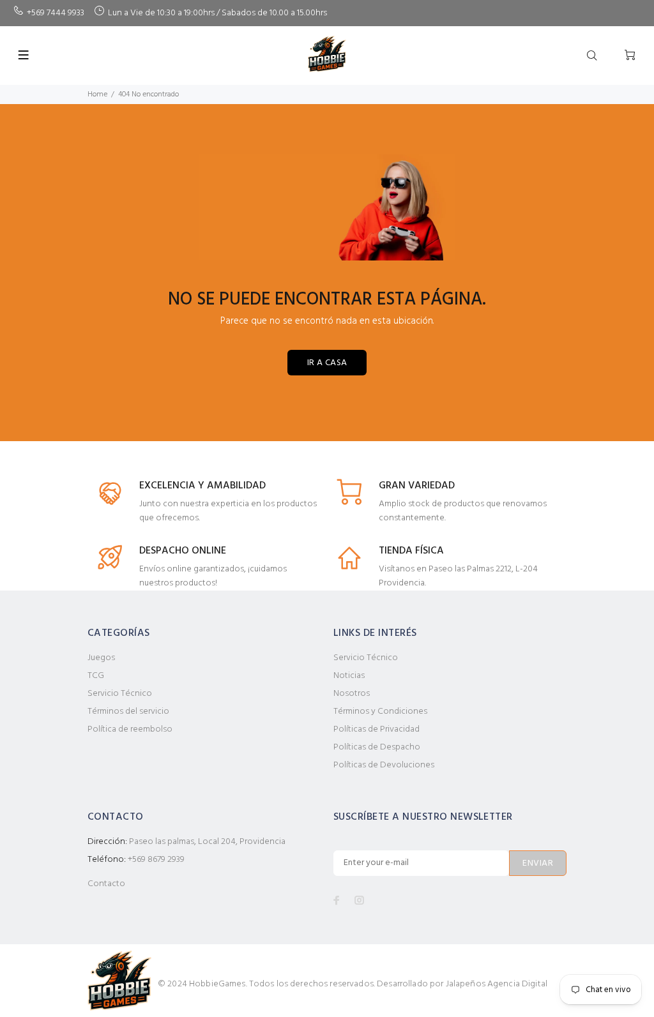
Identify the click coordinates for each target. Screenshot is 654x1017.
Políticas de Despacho (376, 747)
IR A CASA (327, 363)
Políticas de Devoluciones (383, 765)
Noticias (349, 675)
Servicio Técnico (119, 693)
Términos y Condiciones (380, 711)
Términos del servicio (128, 711)
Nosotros (351, 693)
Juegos (101, 658)
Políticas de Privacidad (376, 729)
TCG (95, 675)
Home (97, 94)
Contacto (106, 884)
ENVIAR (537, 863)
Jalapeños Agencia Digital (497, 984)
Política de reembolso (129, 729)
